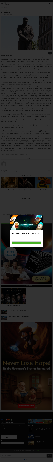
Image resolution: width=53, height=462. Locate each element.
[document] (26, 231)
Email (13, 238)
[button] (41, 216)
